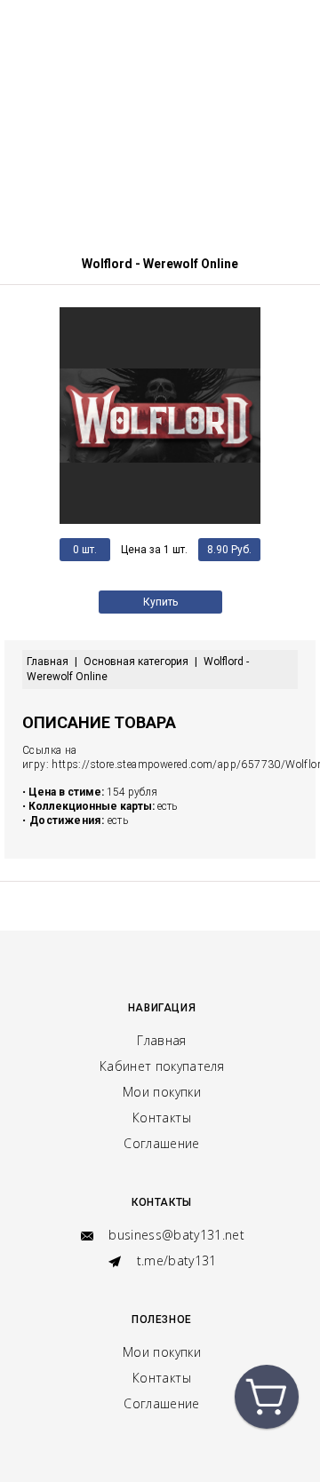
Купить (160, 602)
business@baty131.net (174, 1234)
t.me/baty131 (174, 1260)
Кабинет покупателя (162, 1066)
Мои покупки (162, 1091)
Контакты (161, 1117)
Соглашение (162, 1143)
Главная (161, 1040)
